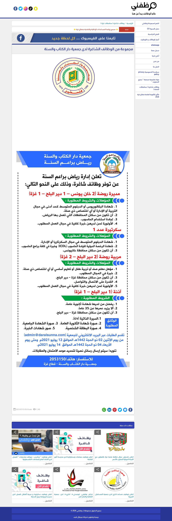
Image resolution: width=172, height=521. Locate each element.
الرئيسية (130, 23)
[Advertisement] (73, 128)
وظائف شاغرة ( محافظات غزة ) (112, 23)
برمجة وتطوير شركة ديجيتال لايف (86, 517)
